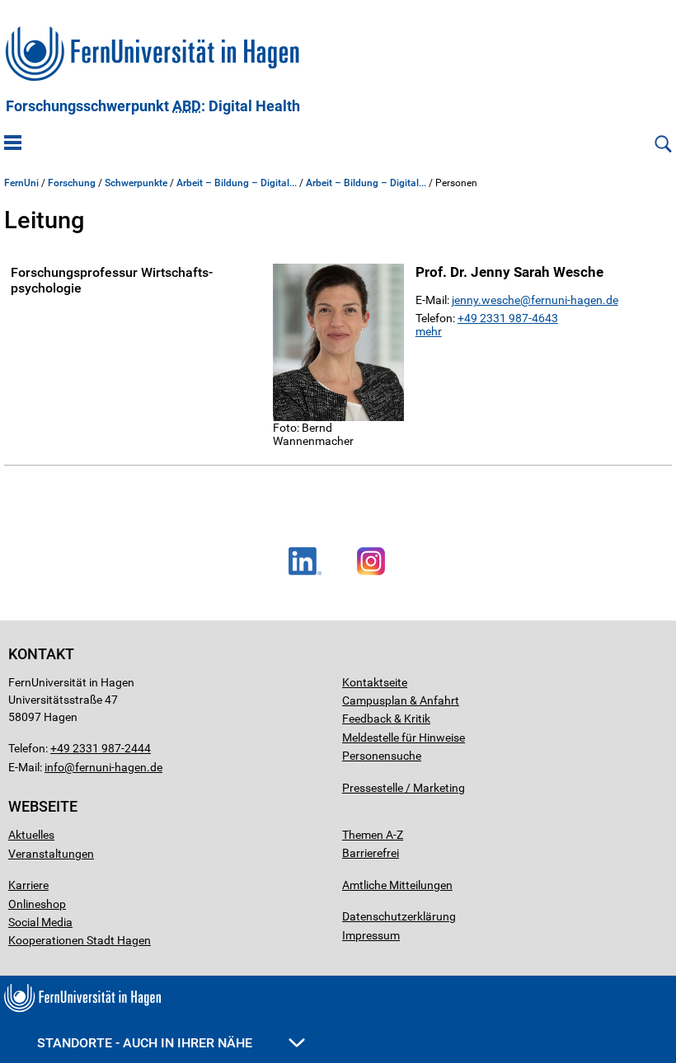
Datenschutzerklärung (399, 916)
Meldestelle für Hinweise (403, 737)
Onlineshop (37, 904)
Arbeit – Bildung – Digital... (236, 183)
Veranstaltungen (51, 853)
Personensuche (381, 755)
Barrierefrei (370, 852)
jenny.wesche (486, 300)
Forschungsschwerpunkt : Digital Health (153, 106)
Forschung (72, 183)
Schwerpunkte (136, 183)
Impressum (371, 935)
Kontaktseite (374, 682)
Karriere (28, 885)
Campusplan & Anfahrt (400, 700)
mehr (428, 331)
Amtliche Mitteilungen (397, 885)
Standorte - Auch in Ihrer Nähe (146, 1043)
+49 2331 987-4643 (508, 318)
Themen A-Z (372, 834)
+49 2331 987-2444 (100, 748)
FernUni (21, 183)
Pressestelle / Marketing (403, 787)
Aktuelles (31, 834)
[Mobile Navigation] (12, 144)
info (54, 767)
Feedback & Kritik (386, 718)
